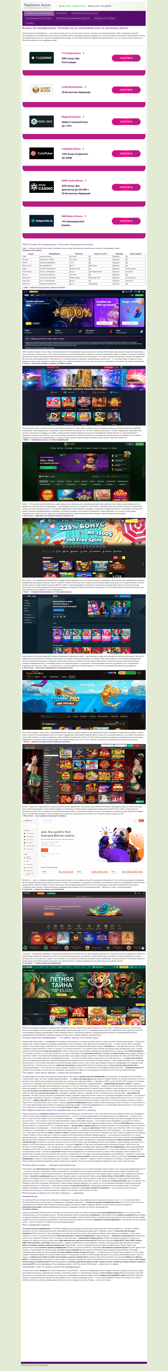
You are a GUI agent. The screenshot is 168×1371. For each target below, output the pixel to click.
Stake (25, 269)
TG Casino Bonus (71, 53)
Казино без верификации (39, 13)
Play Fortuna (27, 272)
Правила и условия (105, 18)
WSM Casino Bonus (72, 180)
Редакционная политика (39, 18)
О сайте (30, 23)
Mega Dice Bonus (71, 117)
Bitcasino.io (27, 278)
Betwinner (26, 284)
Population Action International (37, 6)
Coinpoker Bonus (71, 148)
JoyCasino (26, 281)
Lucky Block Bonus (72, 87)
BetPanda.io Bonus (72, 216)
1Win (24, 257)
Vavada (25, 260)
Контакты (62, 13)
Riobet (25, 263)
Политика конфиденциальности (73, 18)
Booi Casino (27, 266)
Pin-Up (25, 275)
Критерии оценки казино (85, 13)
